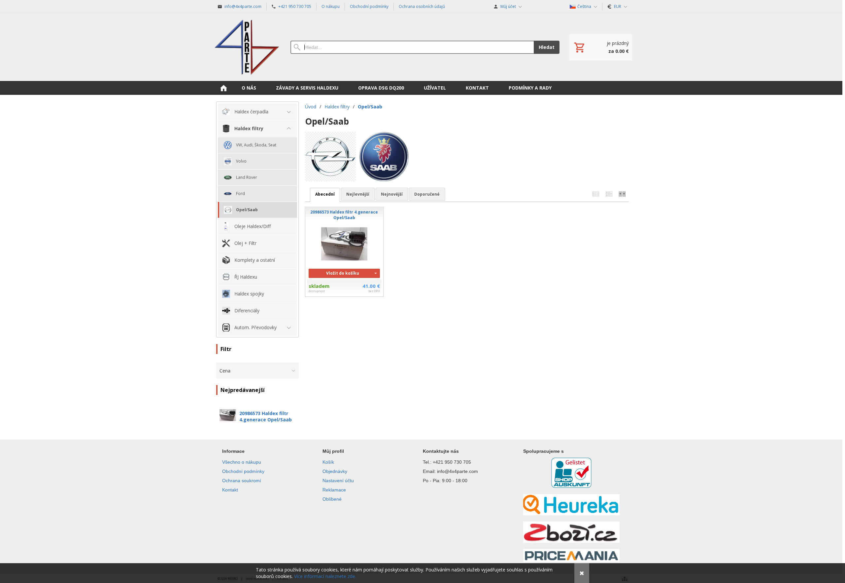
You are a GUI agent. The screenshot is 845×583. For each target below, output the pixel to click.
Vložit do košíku (342, 273)
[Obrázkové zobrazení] (622, 194)
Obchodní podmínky (243, 471)
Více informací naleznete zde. (325, 576)
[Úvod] (247, 47)
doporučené (427, 194)
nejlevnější (357, 194)
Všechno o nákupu (241, 462)
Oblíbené (332, 499)
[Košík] (600, 47)
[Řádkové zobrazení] (595, 194)
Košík (328, 462)
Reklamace (334, 489)
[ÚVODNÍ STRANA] (223, 88)
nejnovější (392, 194)
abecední (325, 194)
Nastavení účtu (338, 480)
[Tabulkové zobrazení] (609, 194)
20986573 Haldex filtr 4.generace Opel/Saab (265, 416)
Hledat (547, 47)
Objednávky (334, 471)
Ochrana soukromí (241, 480)
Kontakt (230, 489)
